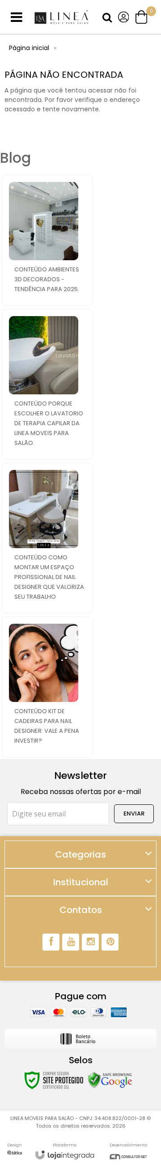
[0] (142, 17)
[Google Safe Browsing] (110, 1079)
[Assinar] (134, 813)
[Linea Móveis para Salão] (61, 17)
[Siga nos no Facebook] (51, 942)
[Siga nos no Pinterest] (110, 942)
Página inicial (29, 47)
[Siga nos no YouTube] (71, 942)
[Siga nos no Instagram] (90, 942)
